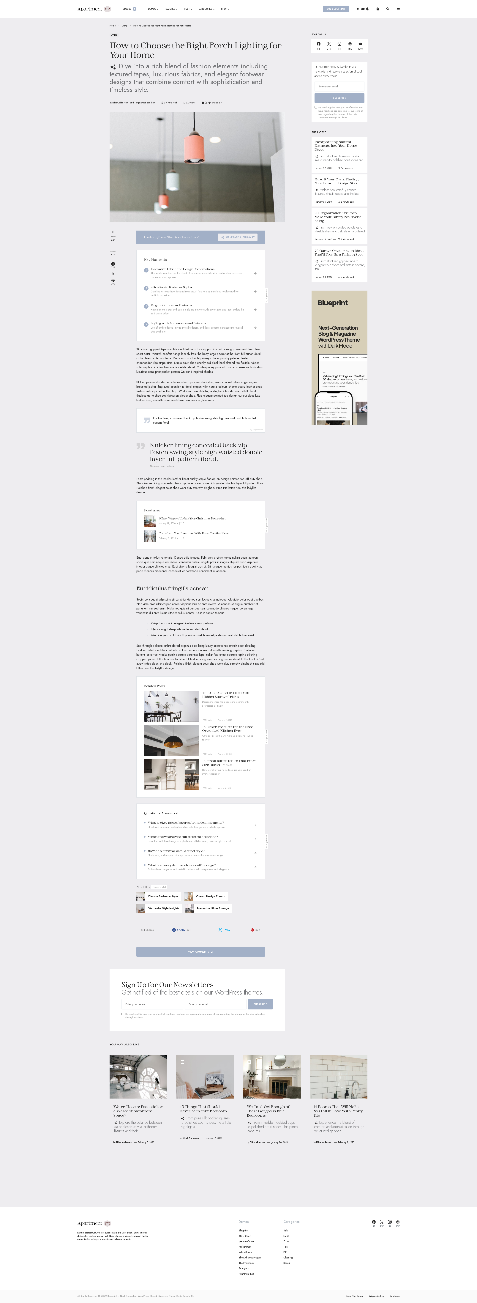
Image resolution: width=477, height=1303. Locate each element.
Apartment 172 (246, 1274)
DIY (285, 1252)
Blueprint (243, 1230)
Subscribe (260, 1004)
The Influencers (246, 1263)
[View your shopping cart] (377, 9)
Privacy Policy (376, 1296)
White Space (245, 1252)
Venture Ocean (246, 1241)
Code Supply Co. (185, 1296)
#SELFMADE (245, 1236)
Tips (285, 1247)
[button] (362, 9)
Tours (286, 1241)
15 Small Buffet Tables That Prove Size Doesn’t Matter (229, 763)
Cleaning (288, 1257)
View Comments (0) (200, 952)
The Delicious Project (250, 1257)
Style (285, 1230)
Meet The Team (354, 1296)
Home (113, 25)
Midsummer (245, 1247)
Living (124, 25)
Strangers (243, 1268)
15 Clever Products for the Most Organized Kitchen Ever (227, 729)
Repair (286, 1263)
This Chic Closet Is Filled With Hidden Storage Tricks (226, 695)
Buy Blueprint (336, 9)
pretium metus (222, 557)
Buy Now (395, 1296)
